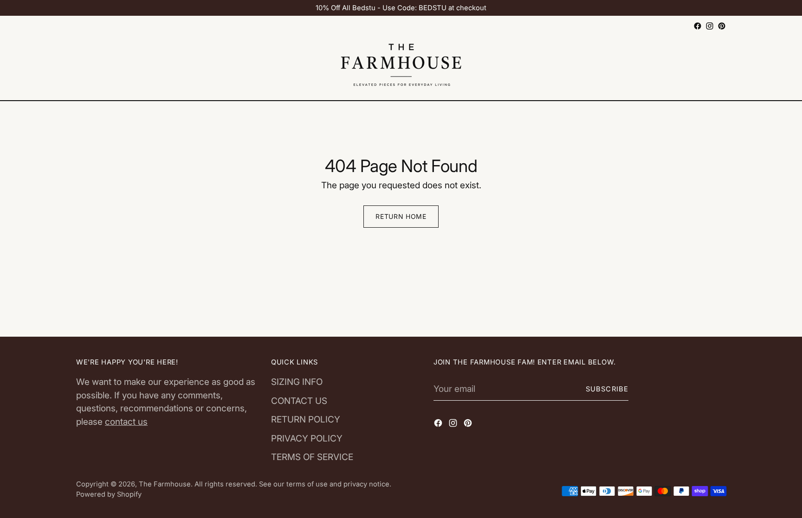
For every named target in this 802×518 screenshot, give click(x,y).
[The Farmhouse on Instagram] (709, 26)
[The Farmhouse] (401, 66)
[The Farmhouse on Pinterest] (722, 26)
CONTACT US (299, 401)
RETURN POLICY (305, 419)
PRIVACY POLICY (307, 438)
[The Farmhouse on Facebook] (697, 26)
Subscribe (607, 389)
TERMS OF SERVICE (312, 457)
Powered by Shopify (109, 494)
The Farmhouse (165, 484)
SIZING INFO (297, 382)
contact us (126, 421)
